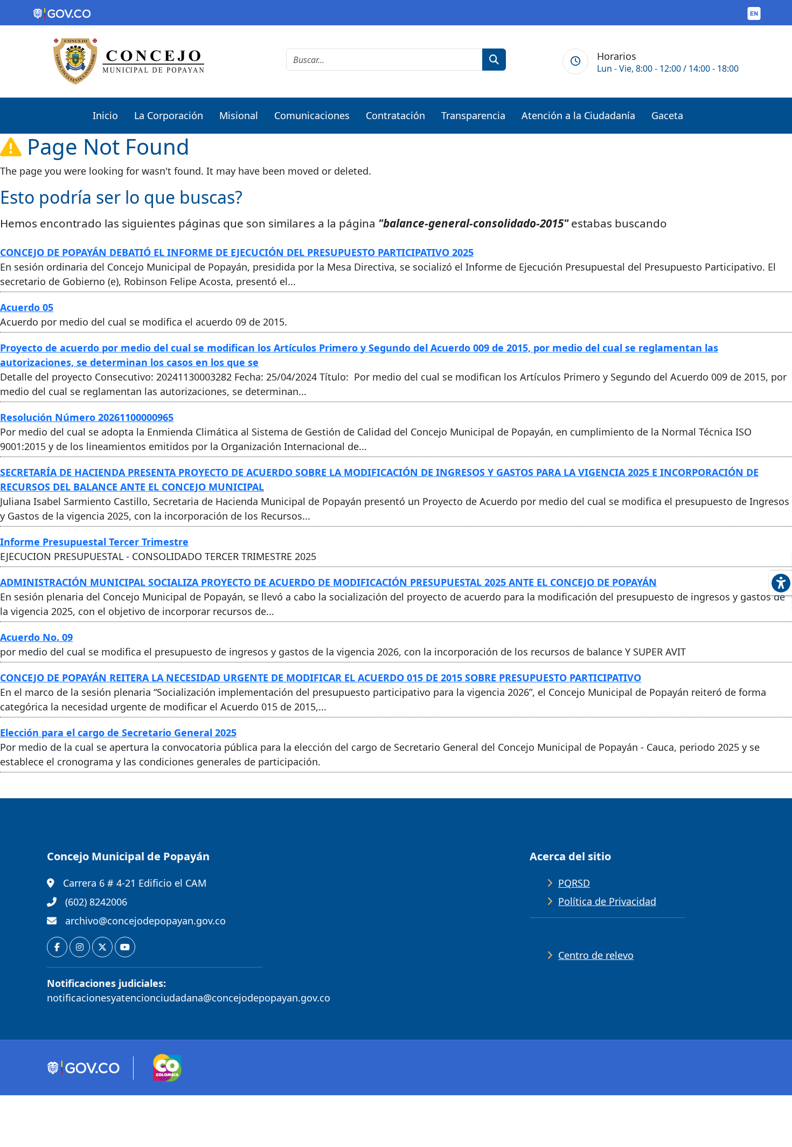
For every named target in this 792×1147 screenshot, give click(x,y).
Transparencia (473, 115)
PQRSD (574, 882)
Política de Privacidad (607, 901)
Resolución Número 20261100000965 (86, 417)
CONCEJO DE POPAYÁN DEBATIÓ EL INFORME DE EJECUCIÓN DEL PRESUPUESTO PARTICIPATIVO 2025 (237, 252)
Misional (238, 115)
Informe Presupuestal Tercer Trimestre (94, 541)
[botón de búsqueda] (494, 60)
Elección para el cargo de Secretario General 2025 (118, 732)
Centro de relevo (596, 955)
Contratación (395, 115)
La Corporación (168, 115)
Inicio (105, 115)
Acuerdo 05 (26, 307)
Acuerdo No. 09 (36, 637)
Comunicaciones (312, 115)
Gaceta (667, 115)
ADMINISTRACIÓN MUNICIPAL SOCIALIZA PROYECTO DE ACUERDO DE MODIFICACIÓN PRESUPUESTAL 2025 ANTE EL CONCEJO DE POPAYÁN (328, 582)
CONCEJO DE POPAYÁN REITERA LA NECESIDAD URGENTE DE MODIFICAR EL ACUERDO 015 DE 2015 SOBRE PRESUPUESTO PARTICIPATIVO (320, 677)
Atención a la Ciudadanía (578, 115)
